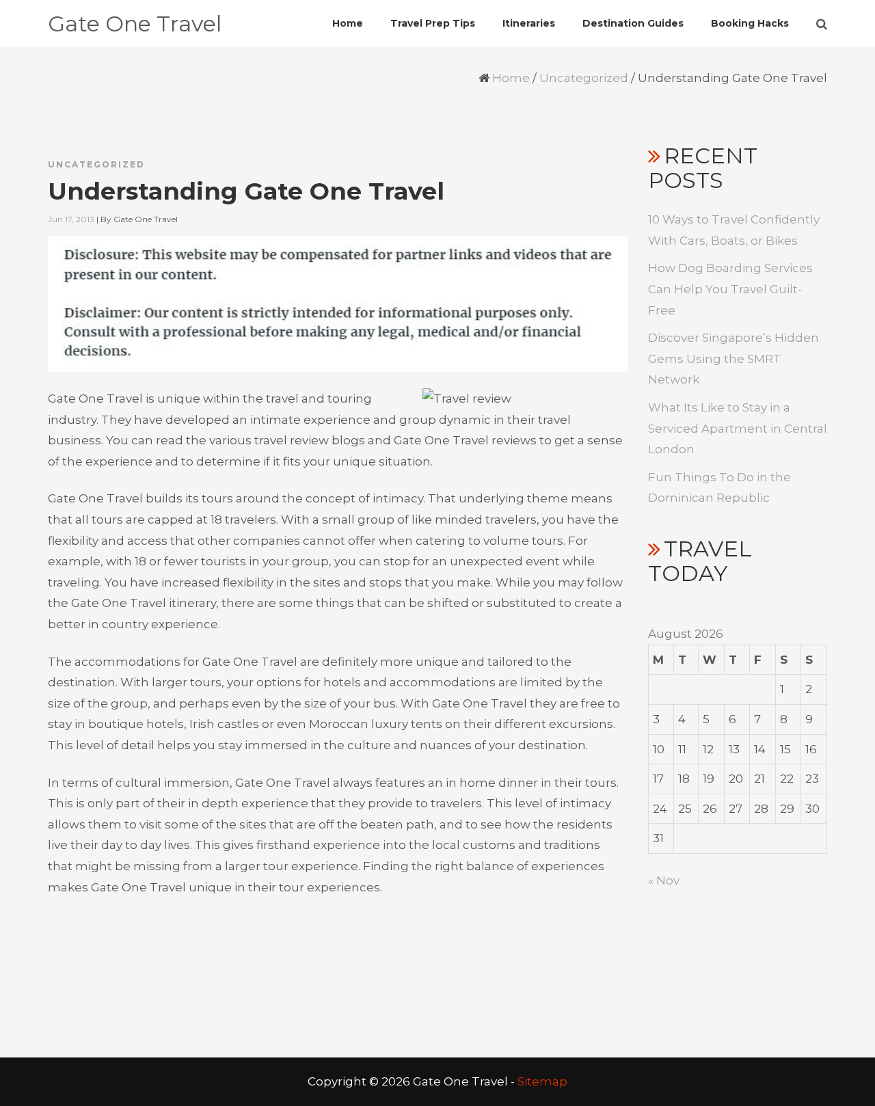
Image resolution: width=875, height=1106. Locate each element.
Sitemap (542, 1081)
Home (511, 78)
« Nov (663, 880)
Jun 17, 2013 (71, 219)
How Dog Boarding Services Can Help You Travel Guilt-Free (730, 288)
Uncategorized (583, 78)
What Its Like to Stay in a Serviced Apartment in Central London (737, 428)
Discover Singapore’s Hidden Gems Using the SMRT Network (733, 358)
